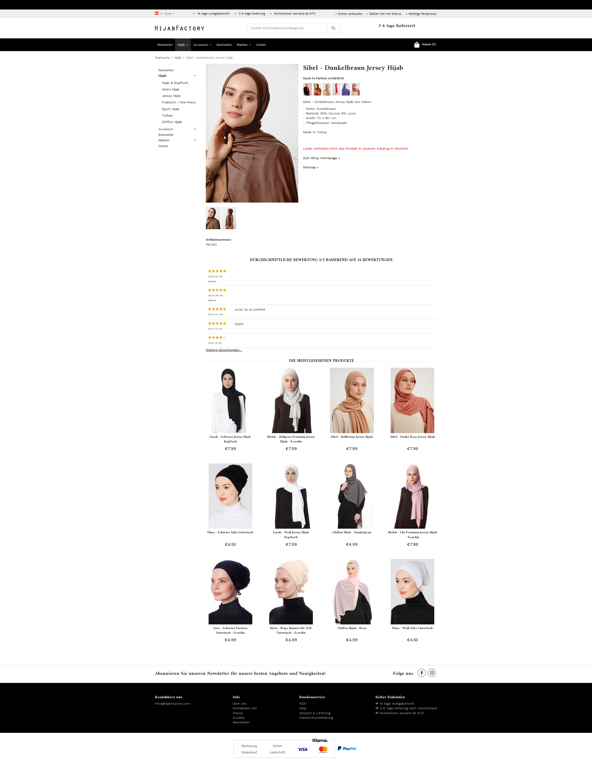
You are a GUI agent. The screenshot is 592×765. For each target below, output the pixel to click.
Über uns (239, 703)
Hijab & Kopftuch (175, 83)
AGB (302, 703)
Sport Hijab (170, 109)
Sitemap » (311, 167)
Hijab (181, 44)
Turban (167, 115)
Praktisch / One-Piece (179, 102)
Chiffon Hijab (172, 122)
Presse (238, 713)
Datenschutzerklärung (316, 717)
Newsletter (241, 722)
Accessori (200, 44)
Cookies (239, 717)
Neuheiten (165, 44)
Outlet (261, 44)
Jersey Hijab (171, 96)
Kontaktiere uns (245, 708)
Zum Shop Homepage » (321, 158)
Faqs (303, 708)
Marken (242, 44)
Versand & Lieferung (314, 713)
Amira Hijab (170, 89)
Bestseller (224, 44)
